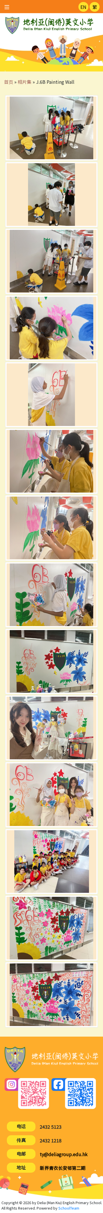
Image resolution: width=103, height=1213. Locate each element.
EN (83, 6)
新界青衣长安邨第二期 (63, 1167)
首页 (8, 81)
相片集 (24, 81)
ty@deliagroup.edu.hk (64, 1154)
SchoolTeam (68, 1208)
